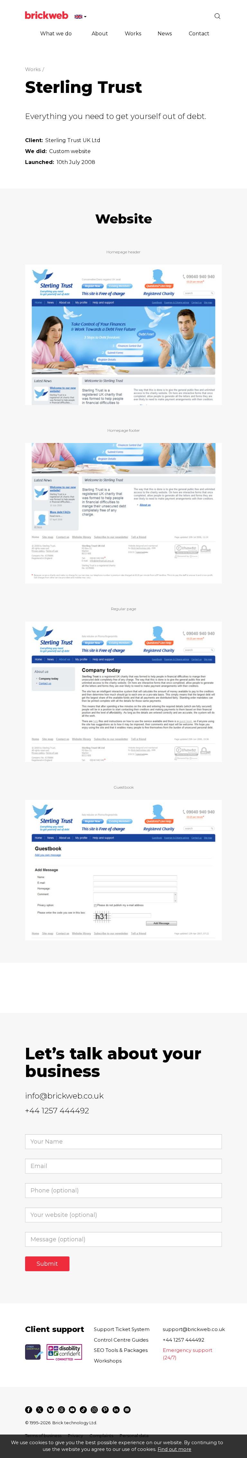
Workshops (108, 1361)
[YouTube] (72, 1409)
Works (33, 69)
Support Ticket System (122, 1329)
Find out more (174, 1449)
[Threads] (61, 1409)
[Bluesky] (50, 1409)
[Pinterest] (105, 1409)
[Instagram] (94, 1409)
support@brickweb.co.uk (194, 1329)
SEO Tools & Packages (121, 1350)
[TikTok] (83, 1409)
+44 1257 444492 (57, 1110)
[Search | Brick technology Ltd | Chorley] (217, 16)
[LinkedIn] (116, 1409)
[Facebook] (28, 1409)
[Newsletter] (127, 1409)
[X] (39, 1409)
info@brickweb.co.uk (64, 1095)
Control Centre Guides (121, 1340)
